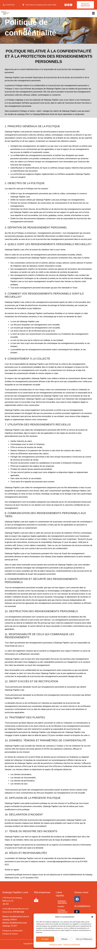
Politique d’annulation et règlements (62, 913)
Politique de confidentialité (71, 944)
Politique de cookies (55, 944)
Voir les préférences (84, 939)
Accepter (45, 939)
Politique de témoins (10, 934)
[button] (92, 917)
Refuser (64, 939)
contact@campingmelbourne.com (15, 909)
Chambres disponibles (62, 902)
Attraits (61, 906)
